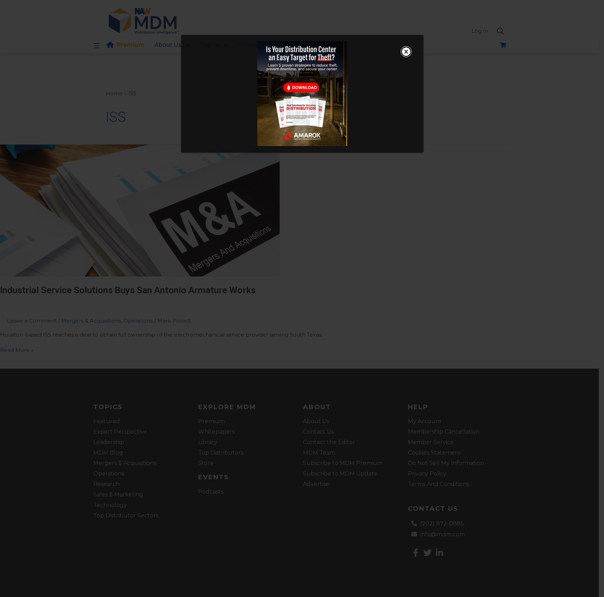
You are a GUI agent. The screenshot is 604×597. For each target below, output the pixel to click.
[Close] (406, 51)
